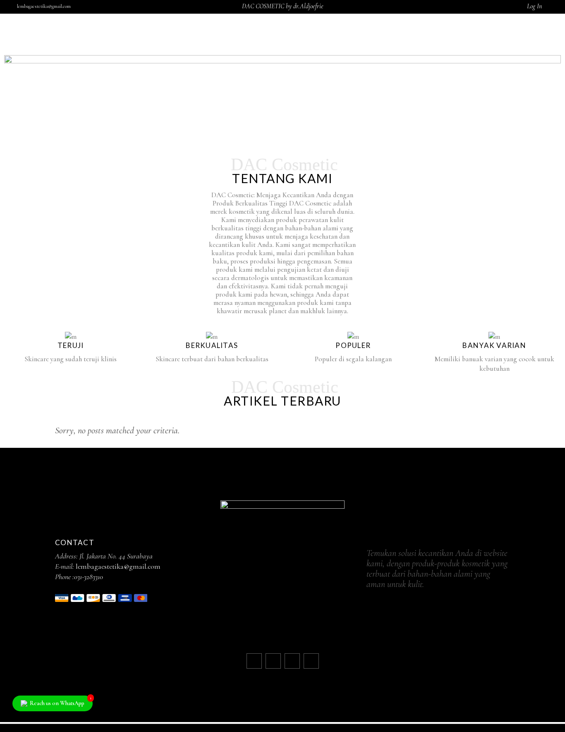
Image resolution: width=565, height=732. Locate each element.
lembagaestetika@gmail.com (44, 6)
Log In (534, 6)
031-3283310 (88, 576)
